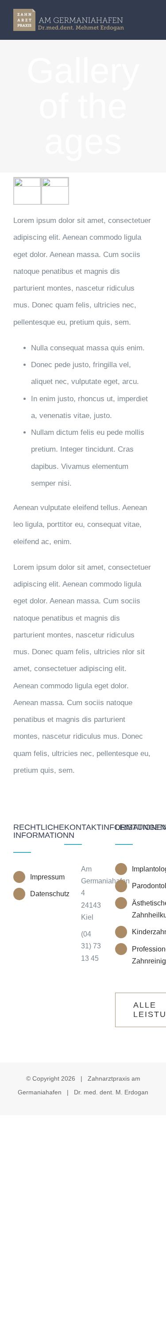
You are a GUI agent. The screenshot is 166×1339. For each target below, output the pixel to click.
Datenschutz (40, 894)
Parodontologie (142, 886)
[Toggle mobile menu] (149, 18)
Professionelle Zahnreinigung (142, 955)
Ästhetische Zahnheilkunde (142, 909)
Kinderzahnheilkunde (142, 932)
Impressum (40, 877)
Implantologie (142, 869)
